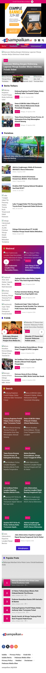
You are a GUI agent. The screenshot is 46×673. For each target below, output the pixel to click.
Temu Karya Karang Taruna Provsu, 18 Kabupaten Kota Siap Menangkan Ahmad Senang (29, 119)
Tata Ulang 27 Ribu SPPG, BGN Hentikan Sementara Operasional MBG (32, 268)
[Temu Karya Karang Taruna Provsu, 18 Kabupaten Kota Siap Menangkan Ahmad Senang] (7, 121)
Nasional (28, 261)
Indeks (4, 655)
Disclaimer (28, 660)
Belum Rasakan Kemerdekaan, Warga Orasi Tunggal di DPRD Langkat (29, 348)
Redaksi (19, 660)
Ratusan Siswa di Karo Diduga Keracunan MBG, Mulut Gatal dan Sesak (29, 375)
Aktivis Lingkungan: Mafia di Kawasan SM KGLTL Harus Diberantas (27, 168)
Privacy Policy (15, 655)
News (5, 60)
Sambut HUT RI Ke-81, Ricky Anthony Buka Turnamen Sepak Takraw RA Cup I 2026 (12, 525)
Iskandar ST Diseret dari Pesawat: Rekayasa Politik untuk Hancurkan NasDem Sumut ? (34, 338)
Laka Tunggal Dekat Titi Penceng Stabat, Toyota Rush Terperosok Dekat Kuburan (27, 205)
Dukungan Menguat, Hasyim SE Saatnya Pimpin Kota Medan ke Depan (11, 338)
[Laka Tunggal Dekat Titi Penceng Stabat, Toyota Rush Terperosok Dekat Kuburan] (6, 206)
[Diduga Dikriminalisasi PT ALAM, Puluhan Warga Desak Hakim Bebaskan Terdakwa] (6, 231)
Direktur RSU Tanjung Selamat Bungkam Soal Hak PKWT (28, 187)
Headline (17, 298)
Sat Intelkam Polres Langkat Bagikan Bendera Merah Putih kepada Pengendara (28, 361)
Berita (17, 97)
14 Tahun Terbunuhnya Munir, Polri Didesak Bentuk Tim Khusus (25, 592)
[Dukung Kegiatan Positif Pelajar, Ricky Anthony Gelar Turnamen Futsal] (7, 94)
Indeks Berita (7, 657)
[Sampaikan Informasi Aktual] (17, 40)
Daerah (17, 111)
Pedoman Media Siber (23, 657)
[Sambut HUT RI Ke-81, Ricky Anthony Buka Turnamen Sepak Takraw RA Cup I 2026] (13, 508)
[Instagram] (12, 646)
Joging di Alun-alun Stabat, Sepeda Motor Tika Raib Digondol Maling (27, 279)
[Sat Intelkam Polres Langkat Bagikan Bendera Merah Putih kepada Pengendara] (7, 364)
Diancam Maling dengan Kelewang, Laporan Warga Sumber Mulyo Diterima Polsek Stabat (23, 67)
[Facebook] (3, 646)
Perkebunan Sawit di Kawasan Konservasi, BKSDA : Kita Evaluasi (25, 178)
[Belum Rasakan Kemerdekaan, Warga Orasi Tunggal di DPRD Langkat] (7, 350)
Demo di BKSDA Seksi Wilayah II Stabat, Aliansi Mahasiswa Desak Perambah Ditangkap (27, 105)
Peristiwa (18, 284)
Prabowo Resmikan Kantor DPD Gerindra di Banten (27, 600)
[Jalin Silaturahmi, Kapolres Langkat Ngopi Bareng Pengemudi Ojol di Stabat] (33, 473)
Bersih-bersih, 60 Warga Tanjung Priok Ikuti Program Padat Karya (26, 617)
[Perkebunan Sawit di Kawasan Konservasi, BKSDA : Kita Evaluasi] (6, 178)
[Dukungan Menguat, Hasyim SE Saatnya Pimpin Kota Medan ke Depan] (12, 327)
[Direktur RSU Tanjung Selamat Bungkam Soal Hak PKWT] (6, 187)
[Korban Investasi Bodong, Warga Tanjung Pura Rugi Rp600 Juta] (7, 295)
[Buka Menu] (39, 40)
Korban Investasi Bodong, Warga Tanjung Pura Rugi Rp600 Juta (27, 293)
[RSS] (16, 646)
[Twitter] (7, 646)
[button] (35, 40)
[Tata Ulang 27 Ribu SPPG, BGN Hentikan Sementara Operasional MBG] (33, 257)
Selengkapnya (23, 548)
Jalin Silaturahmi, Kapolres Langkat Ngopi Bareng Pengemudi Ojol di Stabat (33, 490)
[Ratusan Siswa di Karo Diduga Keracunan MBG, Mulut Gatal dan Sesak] (7, 377)
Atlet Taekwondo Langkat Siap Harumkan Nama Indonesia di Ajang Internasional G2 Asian (12, 268)
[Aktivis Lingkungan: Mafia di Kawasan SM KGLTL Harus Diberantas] (6, 169)
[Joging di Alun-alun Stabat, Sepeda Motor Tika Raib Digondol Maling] (7, 281)
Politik (27, 331)
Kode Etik (27, 655)
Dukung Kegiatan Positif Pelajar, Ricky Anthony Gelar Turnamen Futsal (29, 92)
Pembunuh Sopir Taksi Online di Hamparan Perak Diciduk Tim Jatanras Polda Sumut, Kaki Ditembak (29, 306)
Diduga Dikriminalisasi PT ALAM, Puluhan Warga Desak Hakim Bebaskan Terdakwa (27, 230)
